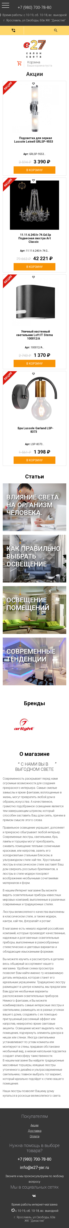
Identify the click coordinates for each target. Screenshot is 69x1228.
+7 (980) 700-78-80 (34, 7)
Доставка (34, 1131)
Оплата (34, 1136)
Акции (34, 74)
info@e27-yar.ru (34, 1167)
